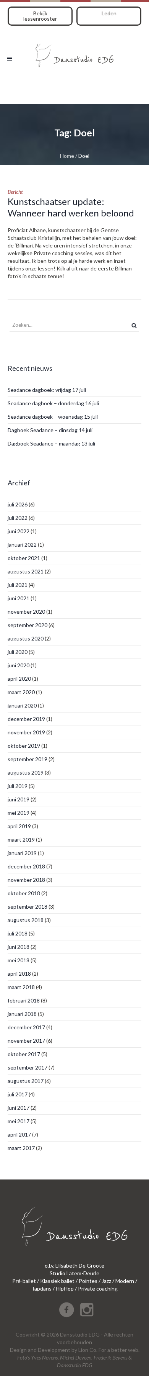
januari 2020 (22, 705)
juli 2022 (18, 517)
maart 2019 (21, 839)
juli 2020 (18, 652)
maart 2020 (21, 692)
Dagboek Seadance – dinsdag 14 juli (50, 430)
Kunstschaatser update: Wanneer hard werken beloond (71, 207)
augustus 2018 (26, 920)
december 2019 (26, 719)
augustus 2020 (26, 638)
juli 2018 (18, 933)
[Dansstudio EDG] (74, 52)
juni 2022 (18, 531)
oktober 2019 (24, 745)
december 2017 (26, 1027)
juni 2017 (18, 1107)
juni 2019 (18, 799)
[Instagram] (86, 1309)
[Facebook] (66, 1309)
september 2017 (27, 1067)
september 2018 (27, 906)
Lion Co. (87, 1350)
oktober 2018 (24, 893)
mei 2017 (18, 1121)
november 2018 (26, 879)
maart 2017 (21, 1148)
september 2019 (27, 759)
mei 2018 (18, 960)
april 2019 (19, 826)
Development (54, 1350)
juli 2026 (18, 504)
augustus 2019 (26, 772)
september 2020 (27, 625)
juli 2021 (18, 585)
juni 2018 (18, 947)
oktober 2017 (24, 1054)
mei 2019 (18, 812)
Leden (109, 13)
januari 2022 (22, 544)
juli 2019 (18, 786)
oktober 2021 (24, 558)
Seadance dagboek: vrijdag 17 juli (47, 390)
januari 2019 (22, 853)
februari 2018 (24, 1000)
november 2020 (26, 611)
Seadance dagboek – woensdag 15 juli (53, 416)
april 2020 (19, 678)
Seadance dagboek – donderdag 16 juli (53, 403)
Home (67, 155)
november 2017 (26, 1040)
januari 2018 (22, 1014)
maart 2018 (21, 987)
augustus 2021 (26, 571)
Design (18, 1350)
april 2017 (19, 1134)
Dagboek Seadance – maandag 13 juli (51, 443)
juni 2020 (18, 665)
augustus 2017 (26, 1081)
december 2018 (26, 866)
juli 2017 (18, 1094)
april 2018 (19, 973)
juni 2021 (18, 598)
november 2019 (26, 732)
